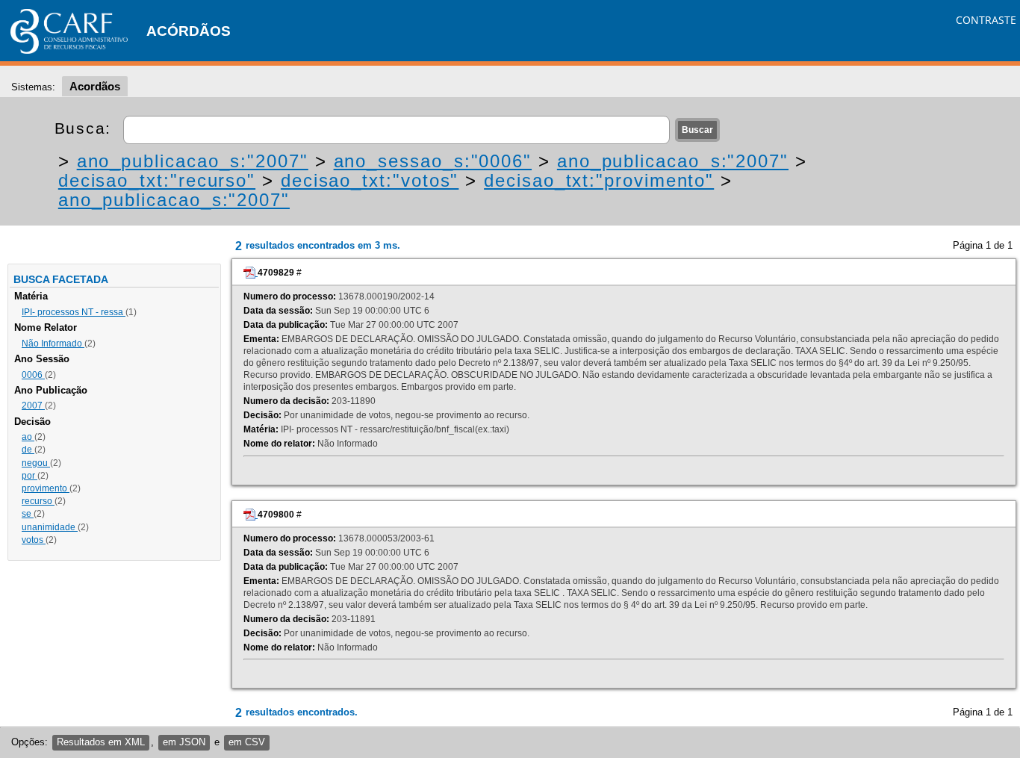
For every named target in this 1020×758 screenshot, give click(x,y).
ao (28, 437)
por (29, 475)
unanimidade (50, 527)
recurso (38, 501)
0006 (33, 375)
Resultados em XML (101, 742)
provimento (45, 488)
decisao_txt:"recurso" (156, 180)
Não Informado (53, 343)
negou (36, 463)
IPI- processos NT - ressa (73, 312)
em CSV (246, 742)
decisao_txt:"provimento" (599, 180)
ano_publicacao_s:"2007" (192, 161)
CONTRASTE (986, 20)
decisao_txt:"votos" (369, 180)
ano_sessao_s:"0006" (433, 161)
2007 (33, 405)
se (28, 514)
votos (34, 540)
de (28, 449)
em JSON (184, 742)
